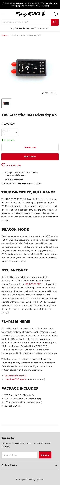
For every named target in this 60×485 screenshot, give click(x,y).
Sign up (45, 455)
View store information (14, 179)
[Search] (55, 22)
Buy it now (30, 156)
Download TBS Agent (15, 379)
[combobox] (26, 22)
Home (4, 35)
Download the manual (15, 375)
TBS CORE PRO (34, 284)
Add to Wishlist (13, 165)
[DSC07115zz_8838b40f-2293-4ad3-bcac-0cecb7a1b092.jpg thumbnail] (6, 103)
